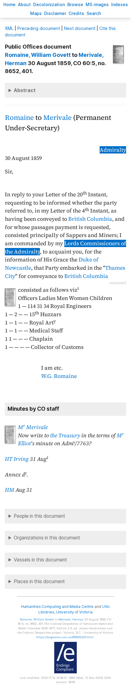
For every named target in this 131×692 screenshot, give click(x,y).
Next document (79, 28)
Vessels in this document (40, 560)
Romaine (19, 117)
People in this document (39, 516)
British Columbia (90, 219)
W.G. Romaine (59, 376)
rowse (75, 4)
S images (97, 4)
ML (9, 28)
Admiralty (113, 150)
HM (9, 490)
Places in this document (39, 581)
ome (9, 4)
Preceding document (38, 28)
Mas (36, 13)
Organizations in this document (47, 538)
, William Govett (38, 55)
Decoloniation (49, 4)
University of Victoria (74, 612)
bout (24, 4)
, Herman (70, 619)
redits (76, 13)
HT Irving (17, 459)
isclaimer (55, 13)
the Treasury (65, 435)
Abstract (25, 90)
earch (94, 13)
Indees (119, 4)
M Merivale (33, 427)
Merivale (57, 117)
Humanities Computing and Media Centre (57, 606)
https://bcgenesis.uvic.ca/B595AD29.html (65, 637)
